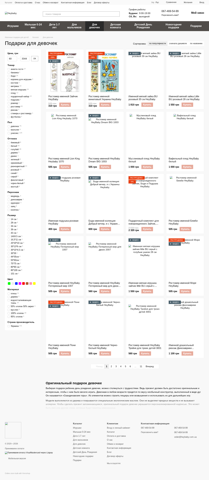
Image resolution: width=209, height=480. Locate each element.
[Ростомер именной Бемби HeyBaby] (185, 196)
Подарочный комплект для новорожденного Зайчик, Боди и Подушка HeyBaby (144, 223)
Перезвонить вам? (170, 15)
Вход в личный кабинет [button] (118, 428)
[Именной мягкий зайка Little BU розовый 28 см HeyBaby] (185, 72)
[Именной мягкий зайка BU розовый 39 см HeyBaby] (145, 72)
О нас (37, 2)
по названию (196, 43)
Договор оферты (101, 2)
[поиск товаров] (117, 14)
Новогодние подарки (174, 26)
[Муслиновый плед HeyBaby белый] (145, 134)
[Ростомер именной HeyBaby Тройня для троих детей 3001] (145, 321)
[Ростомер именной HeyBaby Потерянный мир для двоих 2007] (104, 258)
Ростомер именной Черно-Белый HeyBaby (103, 346)
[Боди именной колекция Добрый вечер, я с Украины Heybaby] (104, 196)
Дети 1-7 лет (54, 26)
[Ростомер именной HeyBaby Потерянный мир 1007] (64, 258)
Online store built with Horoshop (17, 473)
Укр (152, 2)
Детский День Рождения (143, 26)
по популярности (157, 43)
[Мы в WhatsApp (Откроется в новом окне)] (125, 2)
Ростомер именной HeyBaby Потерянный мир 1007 (64, 284)
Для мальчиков (74, 26)
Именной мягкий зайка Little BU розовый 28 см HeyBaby (184, 98)
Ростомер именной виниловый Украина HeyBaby (104, 98)
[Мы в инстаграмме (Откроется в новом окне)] (122, 2)
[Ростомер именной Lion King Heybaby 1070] (64, 134)
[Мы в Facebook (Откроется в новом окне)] (114, 2)
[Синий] (16, 283)
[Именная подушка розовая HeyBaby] (64, 196)
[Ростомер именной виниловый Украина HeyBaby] (104, 72)
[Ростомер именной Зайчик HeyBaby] (64, 72)
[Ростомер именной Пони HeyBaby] (64, 321)
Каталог (8, 2)
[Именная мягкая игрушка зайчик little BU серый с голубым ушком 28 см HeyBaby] (145, 258)
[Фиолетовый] (20, 283)
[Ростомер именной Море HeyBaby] (185, 258)
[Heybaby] (13, 430)
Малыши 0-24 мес (33, 26)
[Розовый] (30, 283)
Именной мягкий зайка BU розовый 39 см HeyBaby (143, 98)
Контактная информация (72, 2)
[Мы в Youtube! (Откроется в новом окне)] (118, 2)
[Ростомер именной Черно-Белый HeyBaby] (104, 321)
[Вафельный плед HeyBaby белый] (185, 134)
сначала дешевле (178, 43)
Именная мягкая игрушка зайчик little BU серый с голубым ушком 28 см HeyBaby (142, 287)
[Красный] (23, 283)
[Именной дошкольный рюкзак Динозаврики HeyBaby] (185, 321)
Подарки (196, 26)
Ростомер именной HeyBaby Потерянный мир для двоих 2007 (104, 286)
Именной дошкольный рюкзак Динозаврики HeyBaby (181, 348)
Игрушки (13, 26)
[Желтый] (34, 283)
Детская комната (115, 26)
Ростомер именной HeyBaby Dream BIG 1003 (104, 160)
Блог (89, 2)
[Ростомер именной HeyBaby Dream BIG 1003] (104, 134)
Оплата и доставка (23, 2)
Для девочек (94, 26)
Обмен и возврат (50, 2)
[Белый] (12, 283)
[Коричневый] (27, 283)
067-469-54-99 (170, 11)
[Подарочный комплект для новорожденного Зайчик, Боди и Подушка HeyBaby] (145, 196)
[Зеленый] (9, 283)
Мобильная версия (17, 458)
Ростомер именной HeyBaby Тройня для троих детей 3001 (145, 346)
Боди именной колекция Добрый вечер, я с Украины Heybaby (103, 223)
